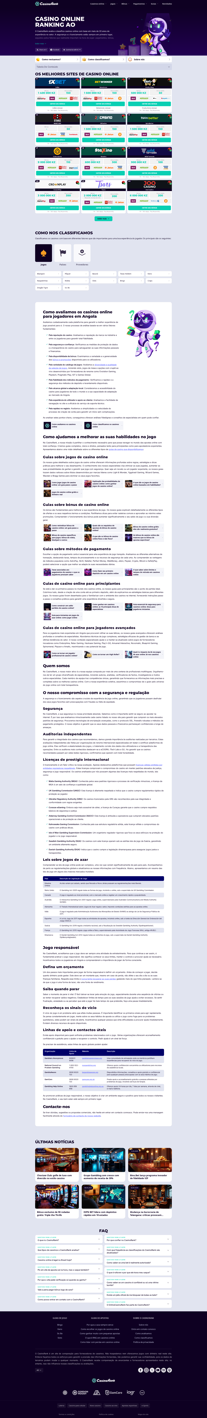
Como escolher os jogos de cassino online (100, 1329)
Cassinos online (97, 4)
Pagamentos (139, 4)
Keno (60, 1329)
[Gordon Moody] (80, 1392)
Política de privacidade (143, 1342)
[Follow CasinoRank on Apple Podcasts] (169, 1370)
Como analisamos (143, 1333)
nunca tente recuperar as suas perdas (98, 979)
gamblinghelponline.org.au (93, 1086)
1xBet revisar (57, 108)
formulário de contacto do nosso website (82, 1116)
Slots (60, 1337)
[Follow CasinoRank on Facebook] (140, 1370)
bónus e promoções (62, 359)
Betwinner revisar (103, 108)
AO (38, 1370)
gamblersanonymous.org (92, 1058)
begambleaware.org (90, 1072)
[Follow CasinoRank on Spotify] (163, 1370)
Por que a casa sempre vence (100, 1324)
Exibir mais (102, 219)
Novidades (167, 4)
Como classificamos (144, 1337)
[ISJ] (65, 1392)
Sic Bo (60, 1333)
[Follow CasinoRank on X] (152, 1370)
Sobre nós (143, 1324)
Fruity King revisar (149, 108)
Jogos (112, 4)
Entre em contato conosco (144, 1329)
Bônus (124, 4)
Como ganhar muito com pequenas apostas (100, 1333)
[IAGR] (131, 1392)
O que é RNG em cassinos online (100, 1337)
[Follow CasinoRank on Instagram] (146, 1370)
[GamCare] (113, 1392)
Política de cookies (106, 1414)
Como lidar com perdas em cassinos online (100, 1342)
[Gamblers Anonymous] (97, 1392)
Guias (153, 4)
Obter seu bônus (57, 104)
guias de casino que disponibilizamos (126, 449)
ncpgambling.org (89, 1065)
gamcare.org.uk (88, 1079)
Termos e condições (66, 1414)
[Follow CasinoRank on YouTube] (157, 1370)
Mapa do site (143, 1414)
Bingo (60, 1324)
